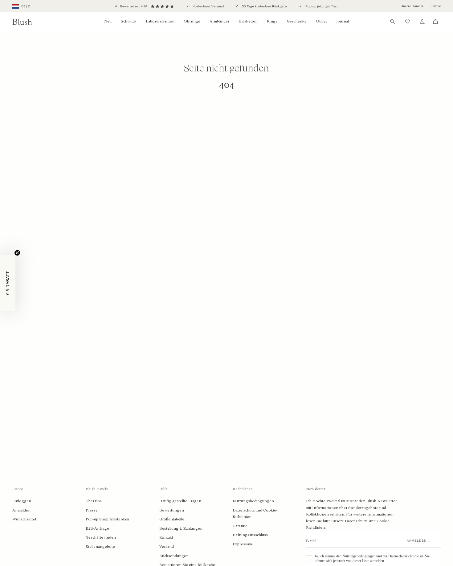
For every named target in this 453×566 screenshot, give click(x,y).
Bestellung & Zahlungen (180, 528)
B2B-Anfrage (97, 528)
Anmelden (21, 510)
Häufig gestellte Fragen (180, 501)
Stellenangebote (100, 546)
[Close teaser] (17, 253)
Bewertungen (171, 510)
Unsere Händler (412, 6)
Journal (342, 21)
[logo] (22, 21)
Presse (92, 510)
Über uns (94, 501)
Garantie (240, 526)
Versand (166, 546)
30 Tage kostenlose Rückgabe (264, 6)
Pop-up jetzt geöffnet (321, 6)
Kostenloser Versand (208, 6)
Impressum (242, 544)
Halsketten (248, 21)
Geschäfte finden (101, 537)
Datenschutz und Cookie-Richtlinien (255, 513)
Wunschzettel (24, 519)
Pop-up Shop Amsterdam (107, 519)
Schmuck (129, 21)
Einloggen (21, 501)
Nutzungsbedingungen (253, 501)
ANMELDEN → (419, 540)
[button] (7, 283)
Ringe (272, 21)
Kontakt (166, 537)
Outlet (321, 21)
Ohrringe (192, 21)
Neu (108, 21)
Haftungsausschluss (250, 535)
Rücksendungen (174, 556)
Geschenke (297, 21)
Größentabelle (171, 519)
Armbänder (219, 21)
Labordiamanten (160, 21)
